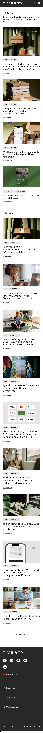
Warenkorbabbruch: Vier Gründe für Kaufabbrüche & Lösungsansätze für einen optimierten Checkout (21, 573)
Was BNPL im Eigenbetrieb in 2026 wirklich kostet (21, 196)
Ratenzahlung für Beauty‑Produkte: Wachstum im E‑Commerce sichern (21, 250)
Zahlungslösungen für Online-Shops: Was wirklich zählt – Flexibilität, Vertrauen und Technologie (19, 342)
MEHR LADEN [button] (21, 635)
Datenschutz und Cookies (31, 726)
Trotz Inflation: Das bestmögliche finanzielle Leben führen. (21, 617)
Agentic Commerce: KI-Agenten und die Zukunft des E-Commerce (21, 388)
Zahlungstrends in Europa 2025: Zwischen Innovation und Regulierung (21, 526)
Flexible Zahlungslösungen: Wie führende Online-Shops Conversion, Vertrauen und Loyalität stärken (20, 296)
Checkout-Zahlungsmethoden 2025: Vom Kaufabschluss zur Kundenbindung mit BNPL (20, 434)
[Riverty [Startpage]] (13, 3)
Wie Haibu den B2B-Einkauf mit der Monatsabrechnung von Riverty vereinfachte (21, 154)
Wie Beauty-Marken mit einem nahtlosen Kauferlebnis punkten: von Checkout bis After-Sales (21, 67)
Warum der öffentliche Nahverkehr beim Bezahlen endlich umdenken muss (18, 480)
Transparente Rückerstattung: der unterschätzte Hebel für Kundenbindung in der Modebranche (20, 111)
